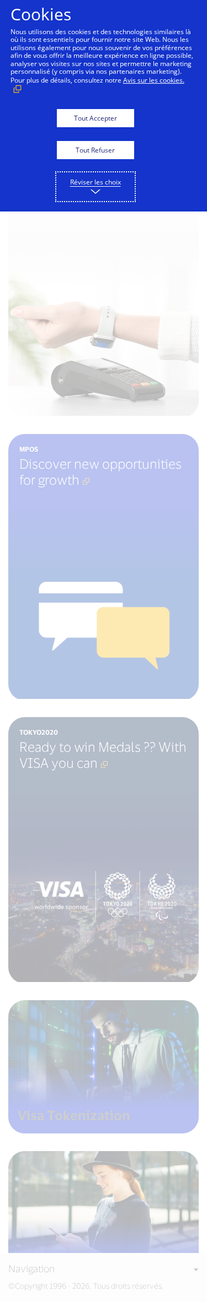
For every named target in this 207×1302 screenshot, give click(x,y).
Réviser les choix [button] (95, 182)
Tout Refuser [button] (95, 150)
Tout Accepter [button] (95, 118)
